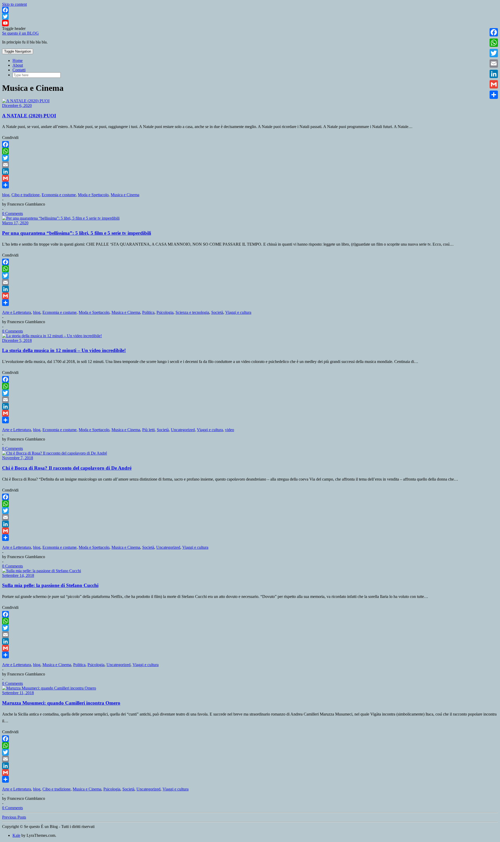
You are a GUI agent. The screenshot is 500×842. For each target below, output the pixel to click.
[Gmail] (250, 178)
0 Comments (12, 213)
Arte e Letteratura (16, 312)
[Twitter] (250, 16)
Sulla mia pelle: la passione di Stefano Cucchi (50, 585)
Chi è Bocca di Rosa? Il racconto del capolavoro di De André (67, 468)
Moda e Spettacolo (93, 195)
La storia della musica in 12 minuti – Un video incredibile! (64, 350)
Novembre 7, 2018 (17, 458)
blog (5, 195)
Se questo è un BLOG (20, 33)
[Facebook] (250, 10)
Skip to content (14, 4)
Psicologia (165, 312)
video (229, 430)
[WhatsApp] (250, 151)
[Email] (250, 164)
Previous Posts (14, 817)
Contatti (19, 70)
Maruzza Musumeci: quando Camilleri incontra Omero (61, 703)
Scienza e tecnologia (192, 312)
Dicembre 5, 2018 (17, 340)
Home (17, 60)
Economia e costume (59, 195)
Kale (16, 835)
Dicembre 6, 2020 (17, 105)
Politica (148, 312)
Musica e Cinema (125, 195)
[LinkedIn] (250, 171)
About (17, 65)
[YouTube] (250, 23)
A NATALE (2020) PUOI (29, 115)
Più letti (148, 430)
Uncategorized (183, 430)
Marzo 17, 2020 (15, 223)
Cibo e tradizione (25, 195)
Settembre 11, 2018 (18, 693)
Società (217, 312)
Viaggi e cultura (238, 312)
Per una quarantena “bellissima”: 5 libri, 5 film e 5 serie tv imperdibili (76, 233)
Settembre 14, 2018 (18, 575)
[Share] (250, 185)
